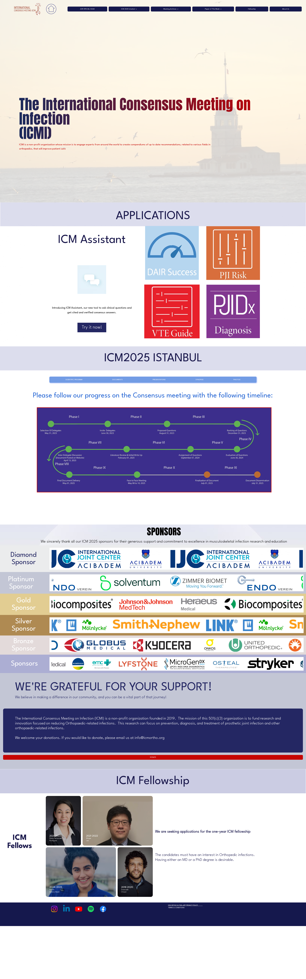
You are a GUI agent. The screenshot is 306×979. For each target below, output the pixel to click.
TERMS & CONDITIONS (176, 907)
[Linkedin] (66, 909)
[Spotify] (91, 909)
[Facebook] (103, 909)
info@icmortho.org (149, 738)
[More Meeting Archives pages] (177, 9)
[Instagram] (54, 909)
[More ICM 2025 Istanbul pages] (136, 9)
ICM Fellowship (152, 781)
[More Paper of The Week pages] (220, 9)
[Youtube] (78, 909)
